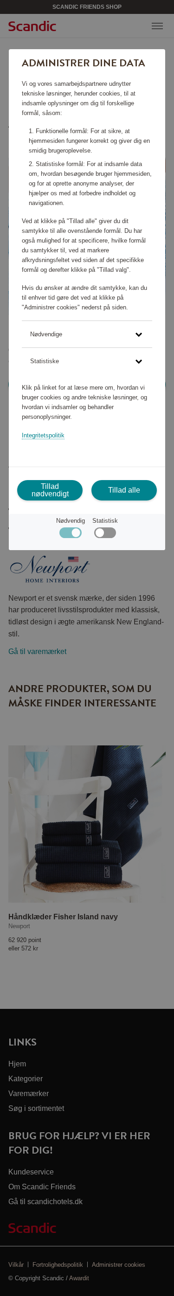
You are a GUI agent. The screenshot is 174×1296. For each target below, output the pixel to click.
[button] (87, 334)
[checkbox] (105, 535)
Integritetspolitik (43, 435)
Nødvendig (70, 521)
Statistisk (105, 521)
